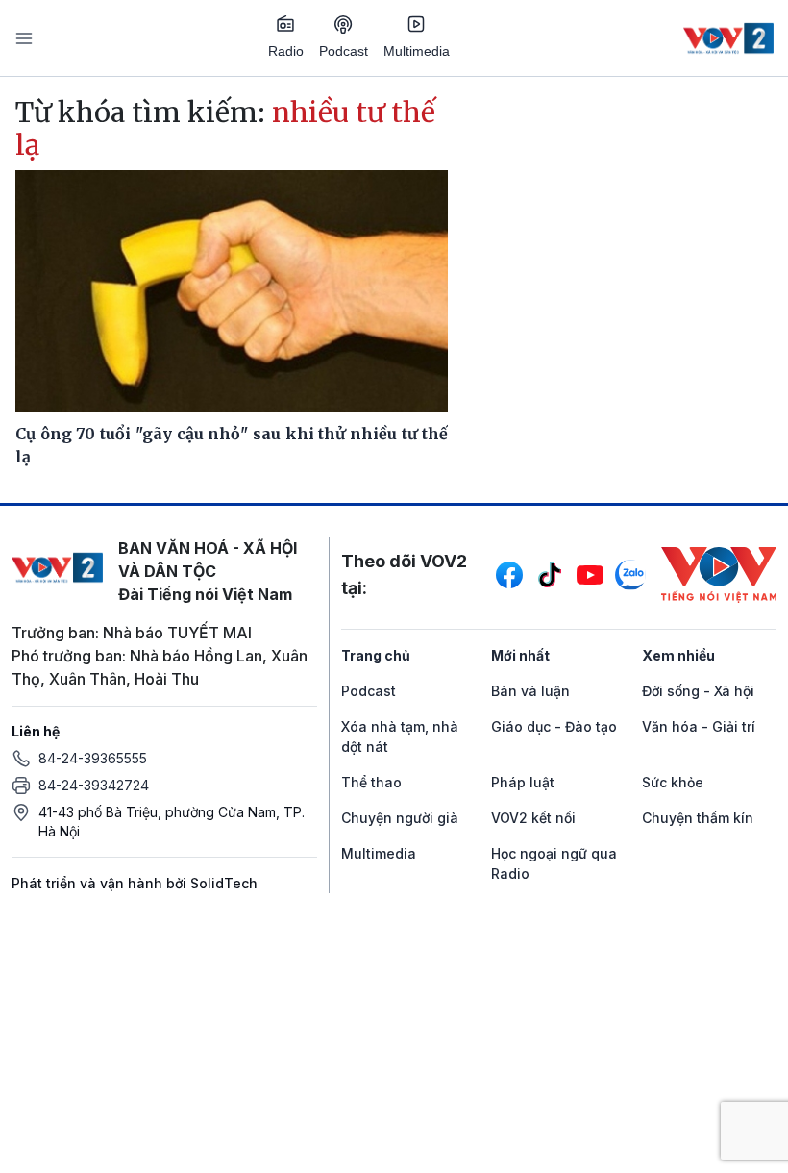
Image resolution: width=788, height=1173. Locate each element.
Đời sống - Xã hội (698, 691)
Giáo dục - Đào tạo (554, 726)
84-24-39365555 (92, 758)
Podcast (343, 51)
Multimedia (416, 51)
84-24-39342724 (93, 785)
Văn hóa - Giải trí (698, 726)
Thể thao (371, 782)
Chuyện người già (399, 818)
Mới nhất (520, 655)
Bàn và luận (530, 691)
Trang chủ (375, 655)
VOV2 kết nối (533, 818)
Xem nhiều (678, 655)
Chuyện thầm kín (697, 818)
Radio (286, 51)
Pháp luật (522, 782)
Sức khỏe (672, 782)
